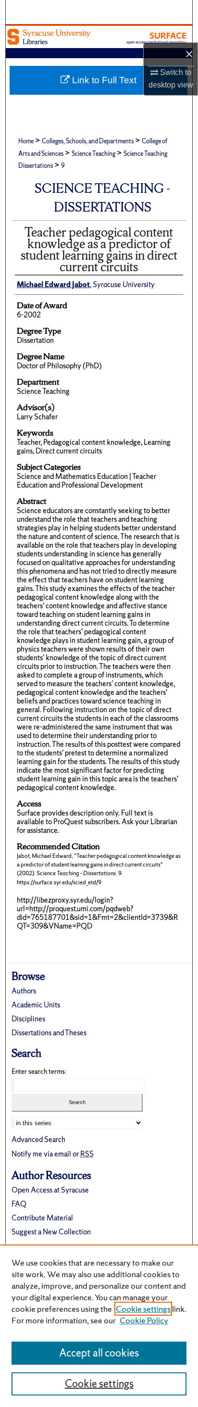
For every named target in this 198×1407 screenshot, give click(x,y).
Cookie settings (143, 1308)
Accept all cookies (99, 1353)
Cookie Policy (144, 1320)
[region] (99, 1325)
